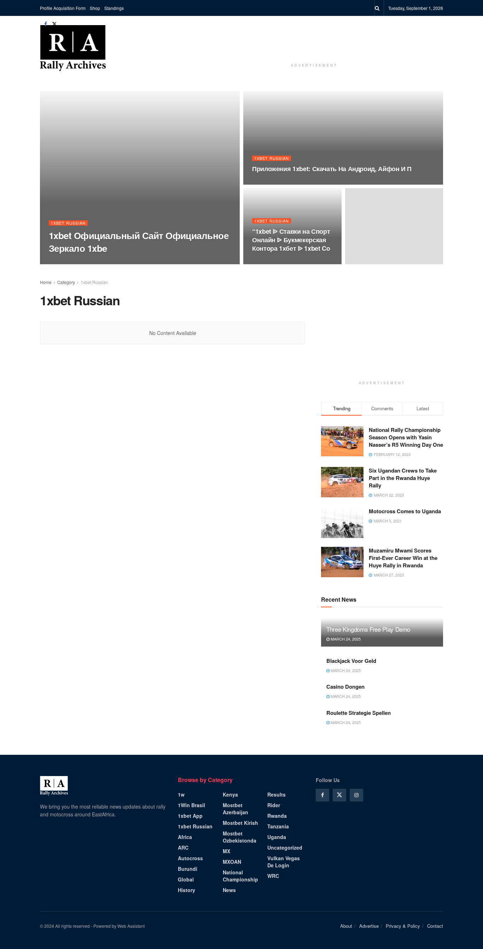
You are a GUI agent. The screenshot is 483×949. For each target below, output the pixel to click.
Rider (273, 805)
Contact (435, 925)
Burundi (187, 868)
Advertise (369, 925)
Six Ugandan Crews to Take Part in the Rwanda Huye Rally (403, 478)
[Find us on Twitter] (54, 24)
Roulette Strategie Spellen (358, 713)
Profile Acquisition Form (63, 8)
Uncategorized (284, 847)
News (229, 889)
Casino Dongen (345, 686)
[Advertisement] (314, 42)
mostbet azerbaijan (235, 809)
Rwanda (277, 815)
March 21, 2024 (114, 262)
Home (46, 282)
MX (226, 851)
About (346, 925)
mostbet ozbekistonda (239, 837)
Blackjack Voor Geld (351, 661)
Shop (95, 8)
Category (66, 282)
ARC (183, 847)
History (186, 889)
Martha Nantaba (73, 262)
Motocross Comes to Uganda (405, 511)
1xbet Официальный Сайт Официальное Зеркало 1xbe (138, 241)
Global (186, 879)
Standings (114, 8)
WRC (273, 875)
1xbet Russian (68, 223)
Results (276, 794)
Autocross (190, 858)
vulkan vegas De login (283, 862)
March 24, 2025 (345, 639)
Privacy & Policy (403, 925)
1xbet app (190, 815)
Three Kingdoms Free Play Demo (368, 629)
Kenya (230, 794)
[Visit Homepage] (73, 48)
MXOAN (232, 861)
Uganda (276, 836)
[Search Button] (377, 8)
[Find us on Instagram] (356, 795)
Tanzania (278, 826)
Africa (185, 836)
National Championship (240, 876)
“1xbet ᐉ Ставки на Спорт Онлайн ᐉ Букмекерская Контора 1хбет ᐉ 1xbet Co (291, 240)
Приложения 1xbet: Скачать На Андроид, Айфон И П (332, 168)
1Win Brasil (191, 805)
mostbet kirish (240, 822)
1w (181, 794)
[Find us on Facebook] (45, 24)
